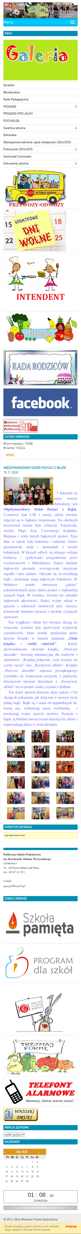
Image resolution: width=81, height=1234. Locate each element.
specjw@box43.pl (14, 886)
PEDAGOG (9, 106)
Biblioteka (9, 135)
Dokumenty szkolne (16, 163)
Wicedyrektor (11, 92)
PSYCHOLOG (11, 120)
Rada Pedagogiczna (16, 99)
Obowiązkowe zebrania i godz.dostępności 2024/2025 (37, 142)
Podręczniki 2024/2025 (18, 149)
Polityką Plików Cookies (36, 1229)
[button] (76, 107)
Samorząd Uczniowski (17, 156)
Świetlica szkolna (14, 128)
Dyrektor (9, 85)
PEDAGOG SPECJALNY (18, 113)
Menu (8, 22)
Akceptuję (70, 1226)
